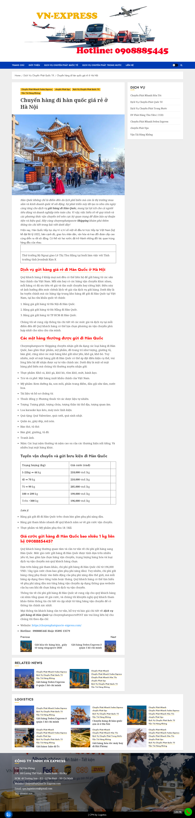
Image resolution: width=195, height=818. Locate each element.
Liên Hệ (130, 65)
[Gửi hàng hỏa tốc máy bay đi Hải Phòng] (80, 737)
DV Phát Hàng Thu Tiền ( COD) (146, 115)
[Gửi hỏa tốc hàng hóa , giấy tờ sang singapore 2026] (79, 678)
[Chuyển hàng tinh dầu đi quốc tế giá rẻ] (136, 737)
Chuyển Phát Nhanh (100, 671)
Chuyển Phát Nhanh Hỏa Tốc (104, 677)
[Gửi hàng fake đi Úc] (24, 737)
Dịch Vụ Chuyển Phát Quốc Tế (61, 65)
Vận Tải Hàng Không (31, 93)
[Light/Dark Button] (175, 65)
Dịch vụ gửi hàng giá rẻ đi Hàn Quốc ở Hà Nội (62, 269)
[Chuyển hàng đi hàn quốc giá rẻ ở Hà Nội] (80, 715)
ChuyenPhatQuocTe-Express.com (43, 783)
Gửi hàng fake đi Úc (48, 746)
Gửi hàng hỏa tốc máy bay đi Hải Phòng (107, 745)
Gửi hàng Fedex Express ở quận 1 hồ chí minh (50, 683)
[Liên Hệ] (188, 812)
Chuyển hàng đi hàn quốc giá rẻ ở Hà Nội (107, 722)
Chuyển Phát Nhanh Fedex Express (37, 89)
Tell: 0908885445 (24, 793)
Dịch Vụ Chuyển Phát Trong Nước (101, 65)
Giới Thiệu (34, 65)
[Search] (181, 65)
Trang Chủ (18, 65)
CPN (92, 814)
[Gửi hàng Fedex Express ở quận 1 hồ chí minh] (24, 678)
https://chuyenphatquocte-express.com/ (56, 625)
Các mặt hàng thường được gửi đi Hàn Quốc (61, 338)
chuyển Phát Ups (62, 89)
